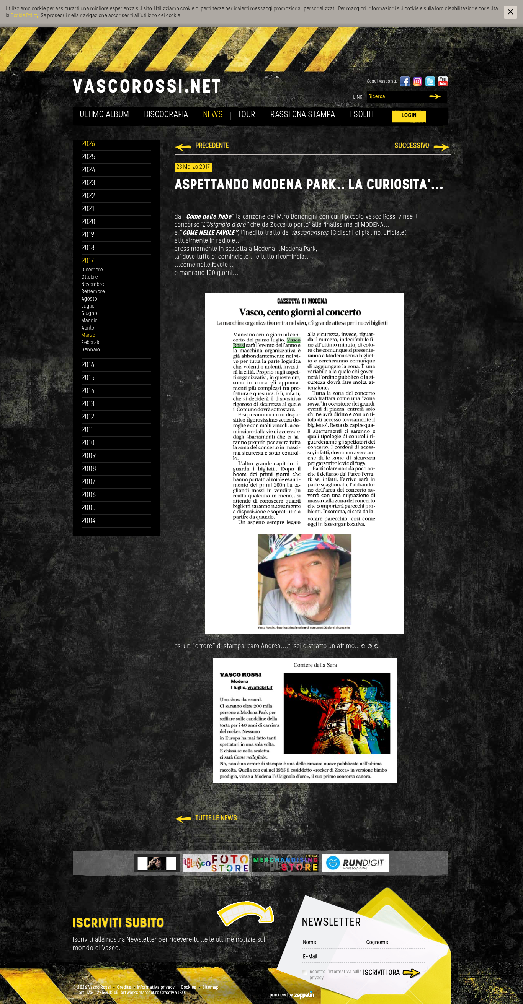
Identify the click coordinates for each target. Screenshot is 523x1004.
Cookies (188, 987)
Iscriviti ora (381, 973)
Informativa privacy (156, 987)
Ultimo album (104, 114)
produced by (282, 995)
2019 (88, 235)
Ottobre (90, 277)
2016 (88, 365)
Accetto (336, 975)
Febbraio (91, 343)
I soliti (362, 114)
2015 (88, 378)
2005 (89, 508)
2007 (89, 482)
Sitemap (211, 987)
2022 (89, 196)
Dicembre (92, 270)
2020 (89, 222)
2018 (88, 248)
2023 (88, 183)
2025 (89, 157)
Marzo (88, 335)
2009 (89, 456)
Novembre (93, 285)
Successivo (412, 146)
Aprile (88, 328)
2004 (89, 521)
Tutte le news (216, 818)
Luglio (88, 306)
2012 (88, 417)
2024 (89, 170)
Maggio (90, 321)
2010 (88, 443)
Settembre (93, 292)
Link (358, 97)
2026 (88, 144)
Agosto (89, 299)
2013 (88, 404)
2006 (89, 495)
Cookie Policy (24, 16)
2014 (88, 391)
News (213, 114)
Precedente (212, 146)
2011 (87, 430)
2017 (88, 261)
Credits (124, 987)
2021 (88, 209)
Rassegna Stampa (303, 114)
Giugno (89, 314)
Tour (247, 114)
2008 (89, 469)
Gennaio (91, 350)
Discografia (166, 114)
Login (409, 115)
